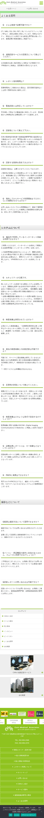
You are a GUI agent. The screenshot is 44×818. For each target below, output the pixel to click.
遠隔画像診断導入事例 (22, 795)
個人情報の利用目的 (22, 761)
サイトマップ (23, 772)
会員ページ (12, 8)
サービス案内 (8, 621)
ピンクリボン (8, 636)
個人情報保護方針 (22, 755)
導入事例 (7, 626)
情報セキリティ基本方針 (23, 750)
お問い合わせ (33, 8)
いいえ (17, 815)
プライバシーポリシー (28, 815)
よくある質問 (8, 641)
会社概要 (7, 646)
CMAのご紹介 (8, 616)
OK (11, 815)
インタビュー (8, 631)
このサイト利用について (23, 767)
